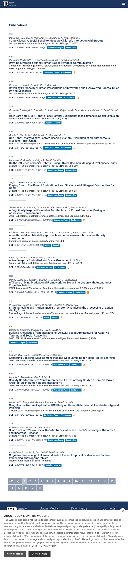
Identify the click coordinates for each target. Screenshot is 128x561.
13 (97, 481)
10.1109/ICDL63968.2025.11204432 (30, 220)
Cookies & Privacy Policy (44, 546)
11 (83, 481)
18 (26, 487)
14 (104, 481)
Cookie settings (39, 554)
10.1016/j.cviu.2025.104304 (26, 245)
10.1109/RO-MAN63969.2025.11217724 (32, 292)
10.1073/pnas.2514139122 (25, 317)
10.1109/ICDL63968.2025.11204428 (30, 364)
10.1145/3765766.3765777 (25, 147)
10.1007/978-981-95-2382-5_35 (28, 195)
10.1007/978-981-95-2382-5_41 (28, 170)
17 (19, 487)
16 (11, 487)
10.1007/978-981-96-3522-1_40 (28, 440)
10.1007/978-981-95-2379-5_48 (28, 47)
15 (112, 481)
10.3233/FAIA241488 (22, 267)
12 (90, 481)
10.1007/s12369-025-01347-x (27, 122)
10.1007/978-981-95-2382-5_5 (27, 97)
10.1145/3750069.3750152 (25, 414)
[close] (123, 511)
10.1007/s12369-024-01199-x (27, 464)
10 (76, 481)
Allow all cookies (15, 554)
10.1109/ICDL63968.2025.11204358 (30, 389)
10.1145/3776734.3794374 (25, 72)
